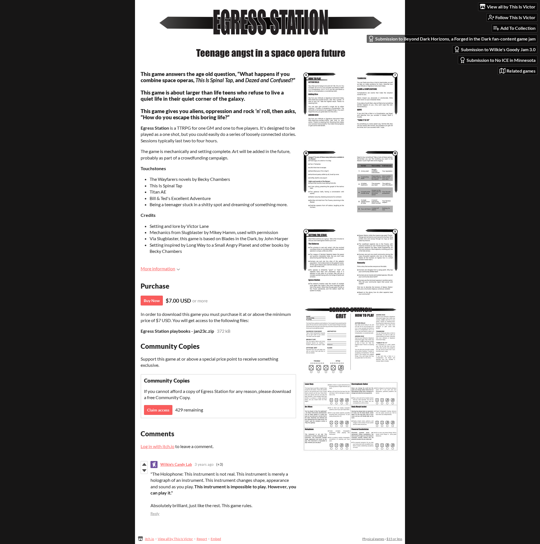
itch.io (149, 539)
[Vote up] (144, 464)
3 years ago (204, 464)
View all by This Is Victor (175, 539)
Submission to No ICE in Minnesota (501, 60)
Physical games (373, 539)
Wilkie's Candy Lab (176, 464)
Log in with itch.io (157, 446)
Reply (154, 513)
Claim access (158, 410)
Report (202, 539)
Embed (216, 539)
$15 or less (394, 539)
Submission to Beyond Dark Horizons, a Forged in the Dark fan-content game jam (455, 38)
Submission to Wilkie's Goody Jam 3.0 (498, 49)
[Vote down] (144, 470)
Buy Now (152, 300)
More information (158, 268)
